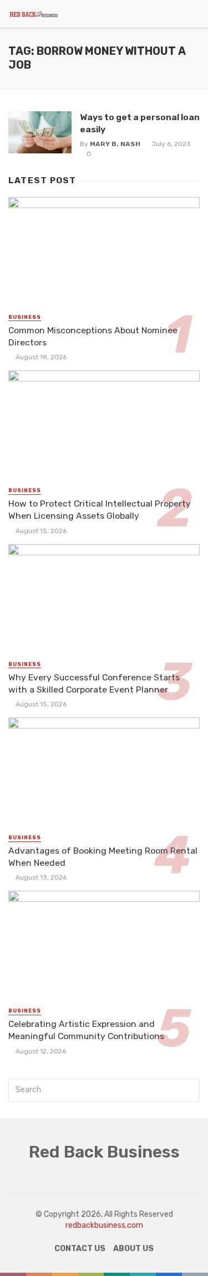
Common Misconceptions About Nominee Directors (92, 336)
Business (24, 317)
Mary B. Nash (115, 144)
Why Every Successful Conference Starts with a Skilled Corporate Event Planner (94, 683)
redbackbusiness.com (104, 1225)
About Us (133, 1248)
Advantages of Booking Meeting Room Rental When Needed (102, 856)
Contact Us (79, 1248)
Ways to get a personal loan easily (140, 123)
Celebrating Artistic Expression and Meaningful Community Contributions (86, 1030)
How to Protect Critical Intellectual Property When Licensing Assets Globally (99, 509)
